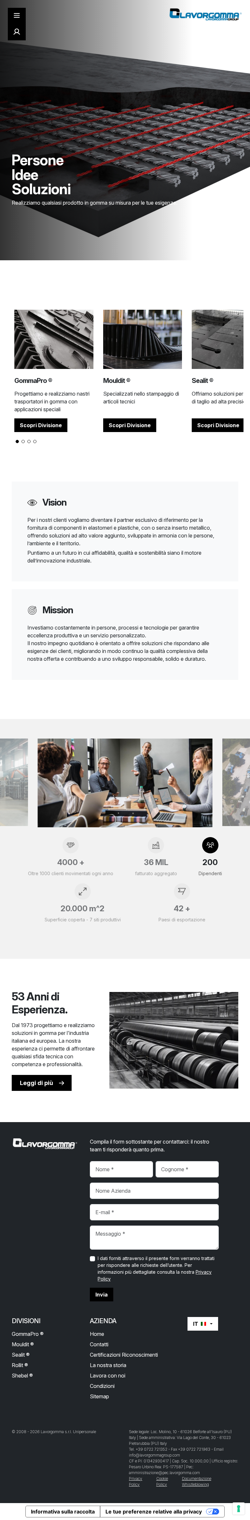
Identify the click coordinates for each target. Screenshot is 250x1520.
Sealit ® (21, 1354)
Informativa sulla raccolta (63, 1511)
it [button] (195, 1324)
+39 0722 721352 (151, 1449)
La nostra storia (108, 1365)
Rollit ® (20, 1365)
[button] (17, 441)
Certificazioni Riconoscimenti (124, 1354)
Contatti (99, 1344)
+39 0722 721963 (194, 1449)
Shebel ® (22, 1375)
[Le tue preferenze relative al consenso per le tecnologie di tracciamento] (238, 1508)
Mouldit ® (23, 1344)
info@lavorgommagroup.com (154, 1455)
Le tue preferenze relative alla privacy (153, 1511)
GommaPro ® (28, 1334)
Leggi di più (36, 1082)
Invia (101, 1294)
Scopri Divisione (41, 425)
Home (97, 1334)
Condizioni (102, 1386)
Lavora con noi (107, 1375)
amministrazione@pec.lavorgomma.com (164, 1472)
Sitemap (99, 1396)
